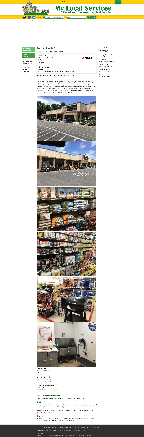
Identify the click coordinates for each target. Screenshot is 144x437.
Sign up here (69, 430)
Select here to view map (52, 390)
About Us (44, 427)
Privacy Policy (96, 427)
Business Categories (59, 430)
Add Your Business (63, 427)
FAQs (90, 427)
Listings (51, 430)
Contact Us (72, 427)
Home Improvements (60, 75)
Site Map (40, 430)
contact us (82, 418)
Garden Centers (70, 75)
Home (39, 427)
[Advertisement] (72, 34)
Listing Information (53, 427)
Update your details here (44, 398)
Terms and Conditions (82, 427)
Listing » (27, 55)
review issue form (81, 410)
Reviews (46, 430)
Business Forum (27, 69)
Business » (27, 49)
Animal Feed (49, 75)
